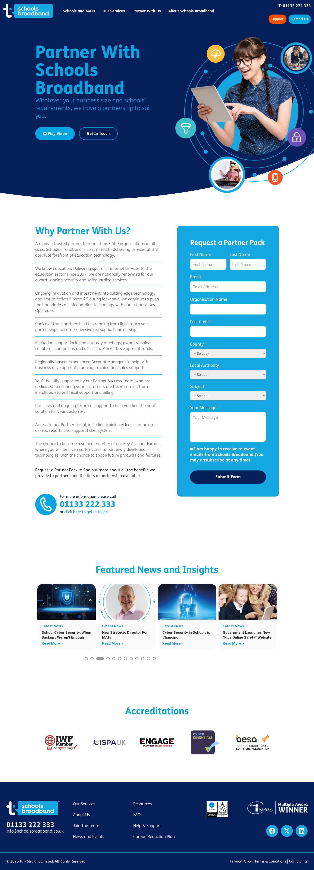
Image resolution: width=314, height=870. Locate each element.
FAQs (137, 815)
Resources (142, 804)
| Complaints (297, 861)
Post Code (199, 321)
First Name (200, 254)
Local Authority (204, 365)
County (197, 344)
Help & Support (147, 825)
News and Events (88, 836)
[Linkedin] (302, 831)
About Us (81, 815)
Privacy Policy (241, 861)
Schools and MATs (79, 11)
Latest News (52, 626)
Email (195, 277)
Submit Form (228, 477)
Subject (197, 386)
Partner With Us (146, 11)
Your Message (203, 407)
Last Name (240, 254)
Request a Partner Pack (227, 243)
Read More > (52, 643)
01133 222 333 (297, 6)
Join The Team (86, 825)
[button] (86, 658)
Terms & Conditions (270, 861)
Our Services (114, 11)
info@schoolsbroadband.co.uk (35, 831)
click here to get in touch (86, 512)
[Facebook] (272, 831)
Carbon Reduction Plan (154, 836)
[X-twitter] (287, 831)
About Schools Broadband (191, 11)
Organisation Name (208, 299)
